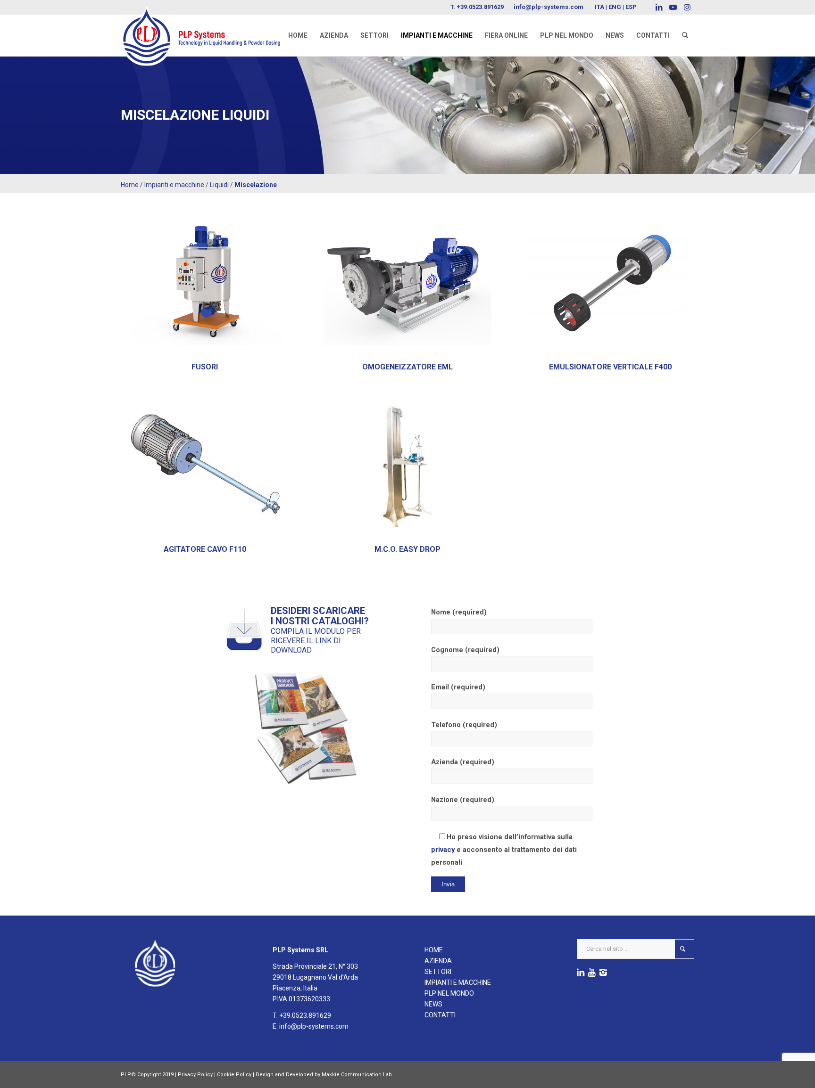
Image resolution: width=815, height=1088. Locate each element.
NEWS (433, 1004)
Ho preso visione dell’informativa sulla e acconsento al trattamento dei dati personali (504, 850)
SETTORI (437, 971)
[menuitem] (298, 35)
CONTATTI (440, 1015)
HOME (433, 950)
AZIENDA (438, 961)
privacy (443, 849)
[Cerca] (685, 35)
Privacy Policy (195, 1075)
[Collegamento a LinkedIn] (658, 7)
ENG (614, 6)
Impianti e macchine (174, 184)
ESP (631, 6)
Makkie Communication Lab (357, 1075)
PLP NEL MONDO (449, 993)
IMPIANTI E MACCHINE (457, 982)
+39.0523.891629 (480, 6)
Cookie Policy (234, 1075)
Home (130, 184)
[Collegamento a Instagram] (687, 7)
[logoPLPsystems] (207, 26)
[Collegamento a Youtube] (673, 7)
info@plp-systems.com (548, 6)
